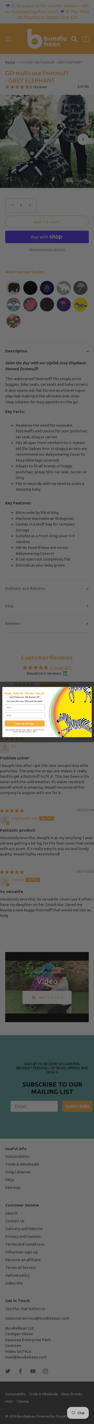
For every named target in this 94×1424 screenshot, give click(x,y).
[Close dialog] (89, 690)
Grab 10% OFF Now (24, 723)
